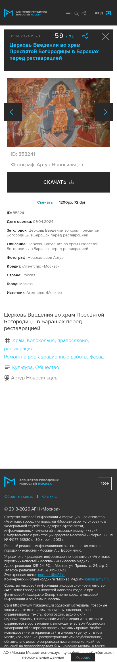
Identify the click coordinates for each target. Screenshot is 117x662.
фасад (97, 357)
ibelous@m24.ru (97, 579)
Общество (47, 367)
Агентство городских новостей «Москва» (25, 13)
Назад (13, 112)
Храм (18, 340)
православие (72, 340)
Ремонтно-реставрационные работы (45, 357)
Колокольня (41, 340)
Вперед (104, 112)
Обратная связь (18, 496)
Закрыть (106, 36)
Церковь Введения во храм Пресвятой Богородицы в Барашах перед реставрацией (54, 51)
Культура (22, 367)
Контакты (49, 496)
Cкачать (45, 202)
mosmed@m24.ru (51, 575)
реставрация (19, 348)
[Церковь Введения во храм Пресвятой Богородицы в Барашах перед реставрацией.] (58, 112)
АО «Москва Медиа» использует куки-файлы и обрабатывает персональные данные (58, 655)
